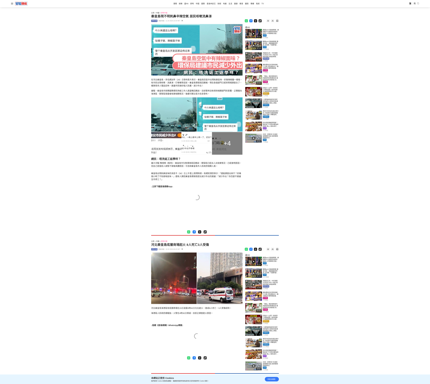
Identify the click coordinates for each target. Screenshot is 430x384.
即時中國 (164, 13)
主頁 (152, 13)
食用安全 (266, 93)
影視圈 (265, 70)
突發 (264, 35)
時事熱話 (266, 105)
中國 (157, 13)
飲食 (264, 128)
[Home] (21, 3)
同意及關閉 (271, 379)
